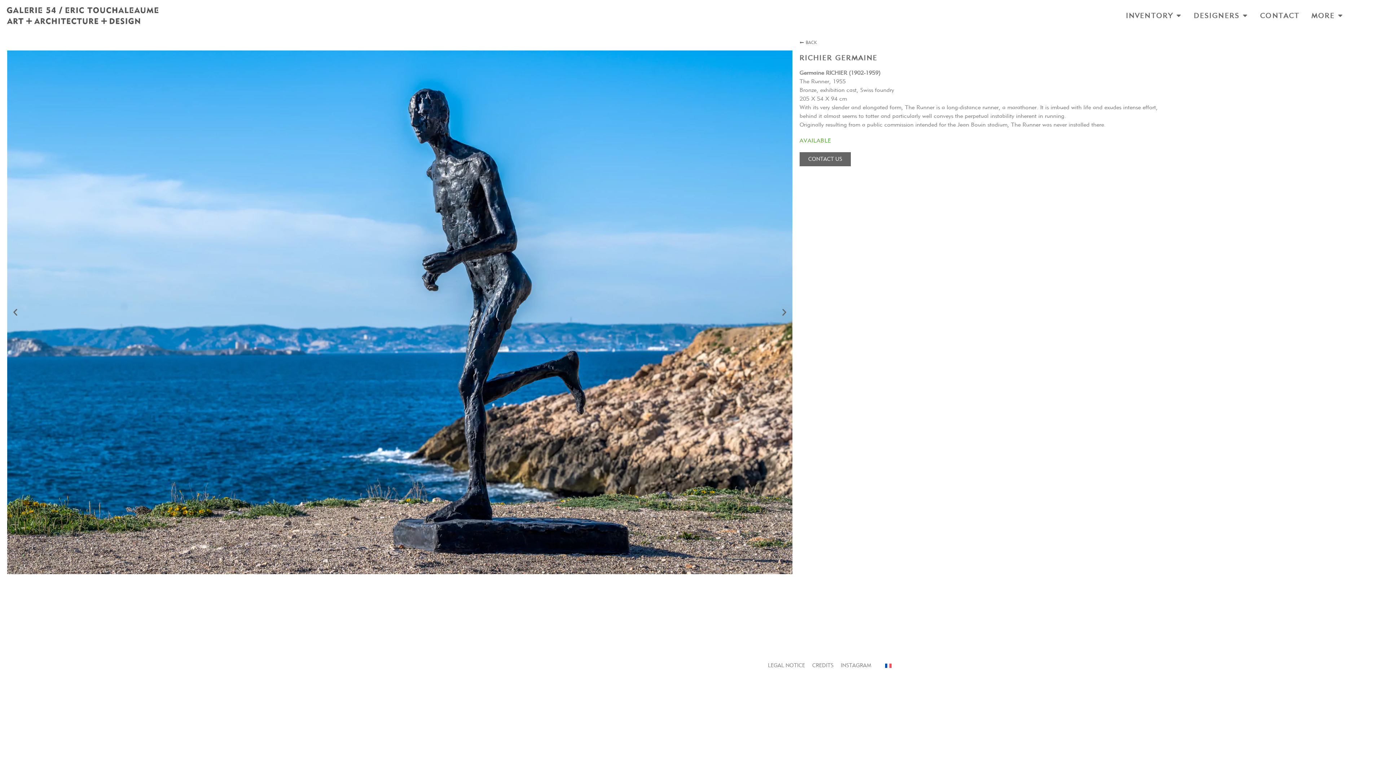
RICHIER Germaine (839, 57)
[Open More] (1340, 15)
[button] (15, 312)
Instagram (856, 665)
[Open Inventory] (1178, 15)
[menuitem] (888, 665)
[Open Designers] (1245, 15)
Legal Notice (786, 665)
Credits (823, 665)
